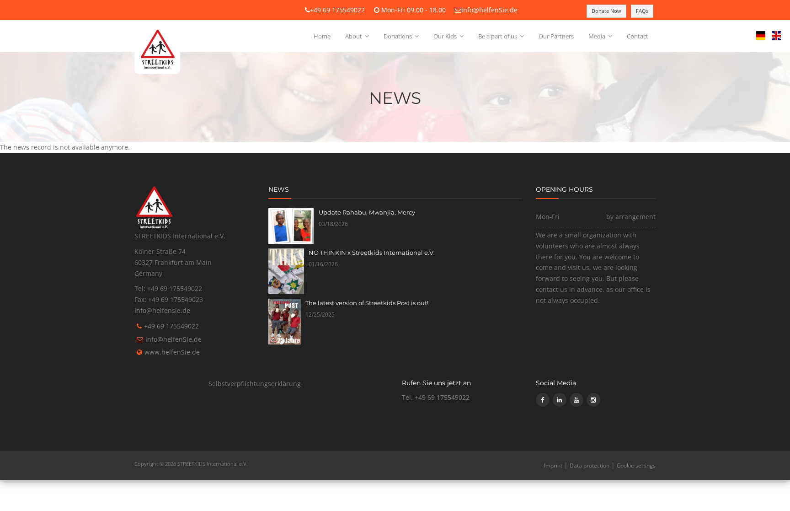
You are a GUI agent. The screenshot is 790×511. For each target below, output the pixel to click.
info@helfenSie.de (489, 9)
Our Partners (556, 36)
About (354, 36)
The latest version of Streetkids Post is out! (366, 303)
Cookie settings (636, 465)
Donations (398, 36)
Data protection (589, 465)
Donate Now (606, 10)
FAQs (642, 10)
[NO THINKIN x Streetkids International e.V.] (286, 271)
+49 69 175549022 (337, 9)
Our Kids (445, 36)
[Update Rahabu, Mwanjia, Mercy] (291, 225)
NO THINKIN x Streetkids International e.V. (372, 252)
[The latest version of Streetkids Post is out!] (284, 321)
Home (322, 36)
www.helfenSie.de (172, 352)
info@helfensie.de (162, 310)
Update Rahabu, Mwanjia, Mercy (367, 212)
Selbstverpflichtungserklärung (254, 383)
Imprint (553, 465)
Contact (637, 36)
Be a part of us (498, 36)
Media (597, 36)
